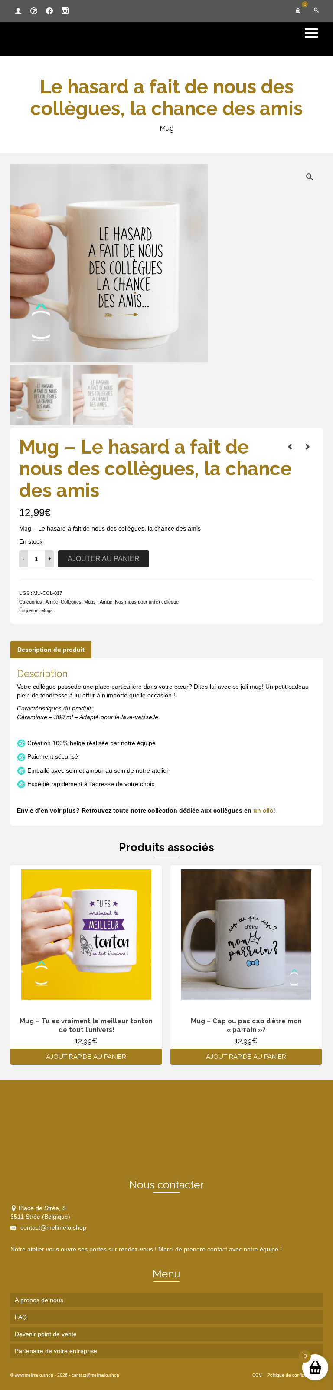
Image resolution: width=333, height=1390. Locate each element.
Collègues (71, 601)
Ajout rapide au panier (86, 1057)
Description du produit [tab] (51, 649)
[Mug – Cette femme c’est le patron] (290, 446)
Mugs (47, 610)
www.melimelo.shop (34, 1375)
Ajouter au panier (104, 558)
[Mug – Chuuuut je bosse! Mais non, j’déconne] (307, 446)
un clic (263, 810)
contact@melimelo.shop (52, 1227)
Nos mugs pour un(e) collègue (147, 601)
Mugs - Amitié (98, 601)
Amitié (52, 601)
